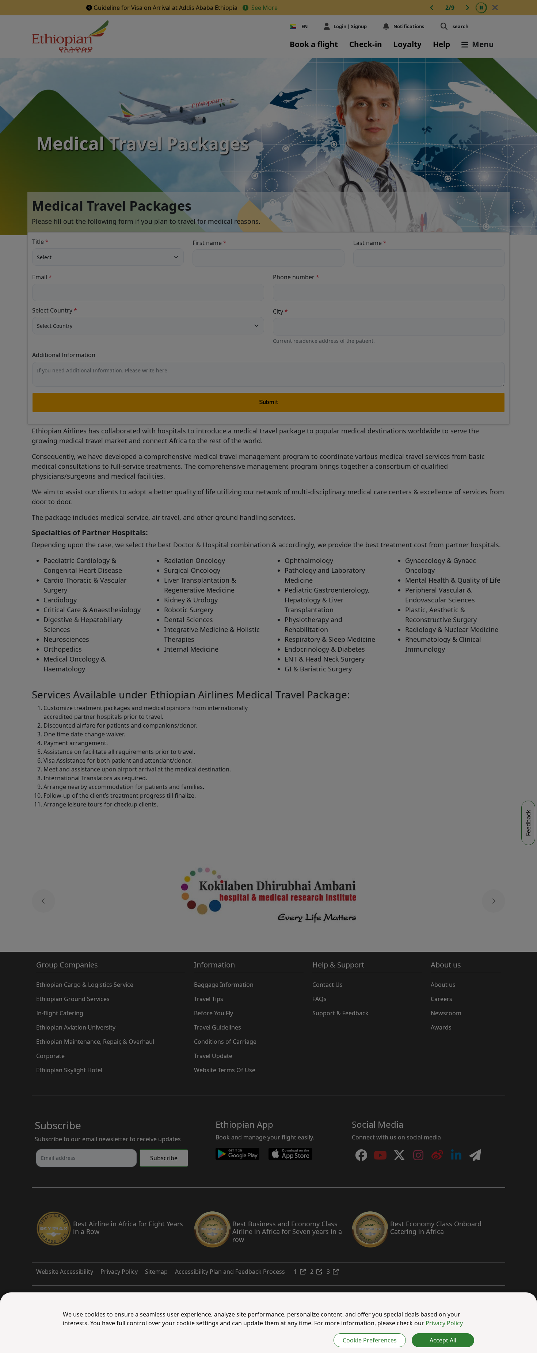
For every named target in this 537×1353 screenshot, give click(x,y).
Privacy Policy (444, 1323)
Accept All (443, 1340)
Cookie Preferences (370, 1340)
